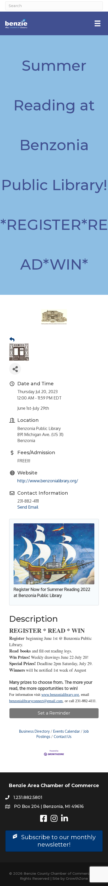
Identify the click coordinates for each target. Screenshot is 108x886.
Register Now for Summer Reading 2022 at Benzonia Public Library (52, 592)
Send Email (27, 507)
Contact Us (63, 736)
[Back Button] (11, 339)
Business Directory (34, 731)
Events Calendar (66, 731)
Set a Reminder (54, 713)
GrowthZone (77, 878)
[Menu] (97, 23)
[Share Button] (15, 369)
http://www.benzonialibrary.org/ (47, 480)
